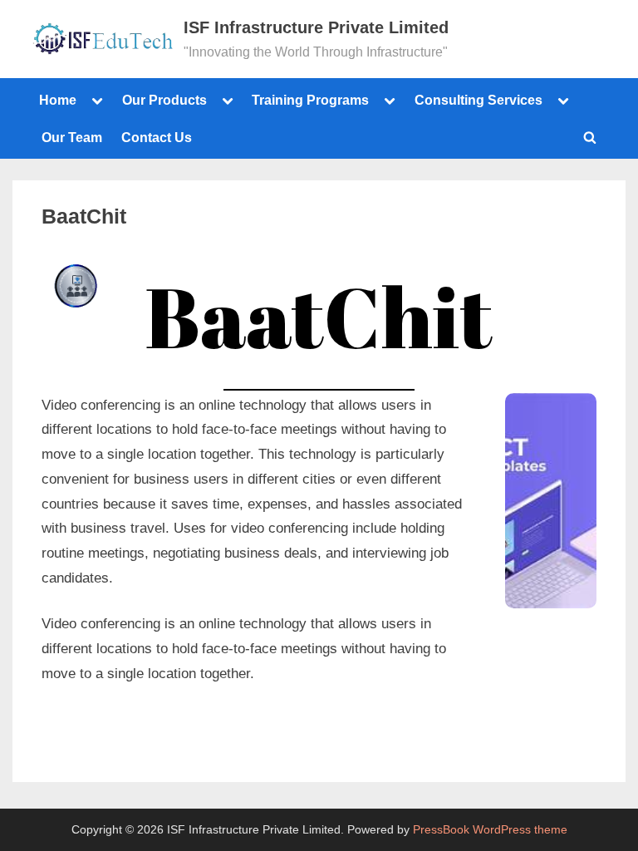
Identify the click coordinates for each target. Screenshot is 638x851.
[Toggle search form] (590, 137)
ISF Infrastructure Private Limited (316, 27)
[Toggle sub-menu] (97, 100)
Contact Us (156, 137)
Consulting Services (478, 99)
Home (57, 99)
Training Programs (310, 99)
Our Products (164, 99)
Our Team (72, 137)
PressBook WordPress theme (490, 830)
